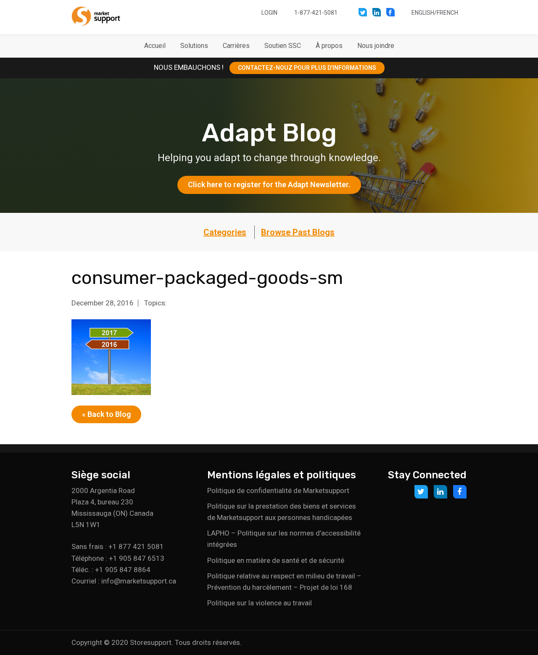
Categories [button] (224, 232)
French (447, 12)
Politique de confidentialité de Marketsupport (278, 490)
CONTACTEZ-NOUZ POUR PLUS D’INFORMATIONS (307, 67)
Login (269, 12)
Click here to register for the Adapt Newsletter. (269, 184)
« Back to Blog (106, 414)
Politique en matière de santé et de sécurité (275, 560)
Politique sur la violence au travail (259, 603)
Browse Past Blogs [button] (298, 232)
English (422, 12)
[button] (194, 45)
